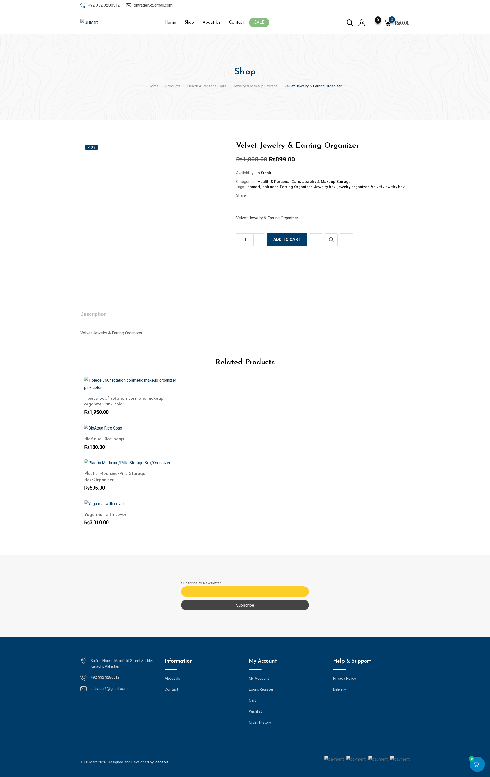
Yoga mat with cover (105, 515)
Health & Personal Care (279, 181)
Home (170, 22)
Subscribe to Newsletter (201, 583)
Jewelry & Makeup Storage (326, 181)
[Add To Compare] (346, 239)
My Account (259, 678)
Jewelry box (325, 186)
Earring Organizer (296, 186)
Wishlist (255, 711)
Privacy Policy (344, 678)
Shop (189, 22)
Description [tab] (93, 314)
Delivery (339, 689)
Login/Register (261, 689)
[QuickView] (331, 239)
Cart (252, 700)
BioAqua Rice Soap (104, 439)
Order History (260, 722)
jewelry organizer (353, 186)
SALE (259, 22)
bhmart (253, 186)
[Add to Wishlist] (316, 239)
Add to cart (287, 239)
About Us (211, 22)
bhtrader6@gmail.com (153, 5)
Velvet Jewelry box (388, 186)
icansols (162, 762)
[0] (387, 22)
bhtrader (270, 186)
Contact (236, 22)
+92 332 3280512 (104, 5)
